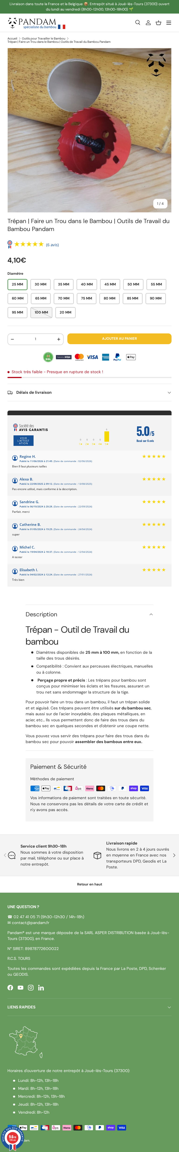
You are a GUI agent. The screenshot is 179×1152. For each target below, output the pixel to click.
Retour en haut (89, 884)
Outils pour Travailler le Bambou (43, 38)
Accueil (12, 38)
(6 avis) (52, 244)
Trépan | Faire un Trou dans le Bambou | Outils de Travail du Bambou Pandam (58, 41)
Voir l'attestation (23, 440)
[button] (158, 23)
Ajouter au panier (119, 338)
